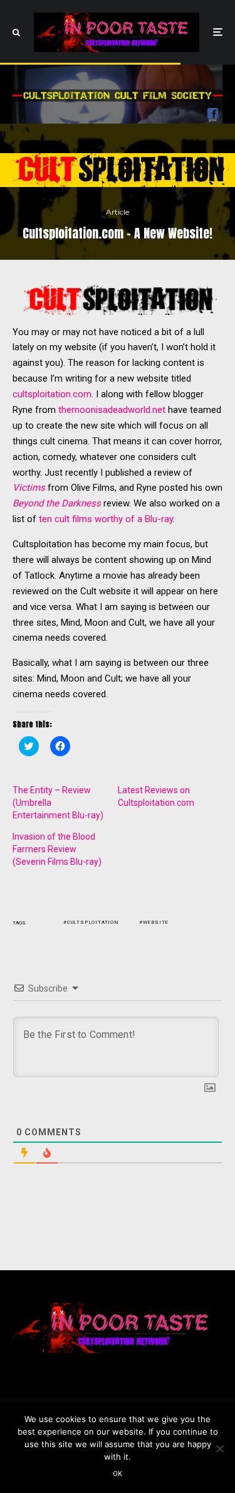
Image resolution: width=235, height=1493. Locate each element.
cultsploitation (93, 922)
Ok (118, 1474)
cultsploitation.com (52, 394)
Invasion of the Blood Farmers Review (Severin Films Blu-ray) (57, 849)
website (156, 922)
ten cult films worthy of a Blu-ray (106, 519)
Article (117, 212)
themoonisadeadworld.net (111, 409)
